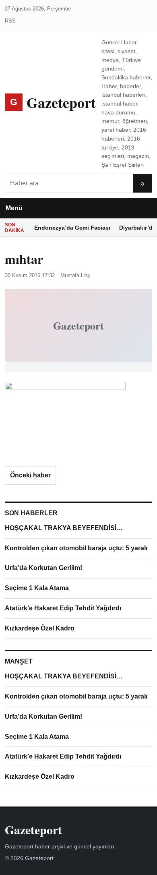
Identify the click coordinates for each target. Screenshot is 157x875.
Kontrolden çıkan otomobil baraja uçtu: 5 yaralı (76, 548)
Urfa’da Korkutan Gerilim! (43, 567)
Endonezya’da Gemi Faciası (72, 227)
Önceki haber (30, 475)
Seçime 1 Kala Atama (37, 588)
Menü (14, 208)
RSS (10, 21)
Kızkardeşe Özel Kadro (39, 628)
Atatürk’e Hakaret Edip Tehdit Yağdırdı (63, 608)
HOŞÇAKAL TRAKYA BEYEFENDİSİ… (64, 528)
